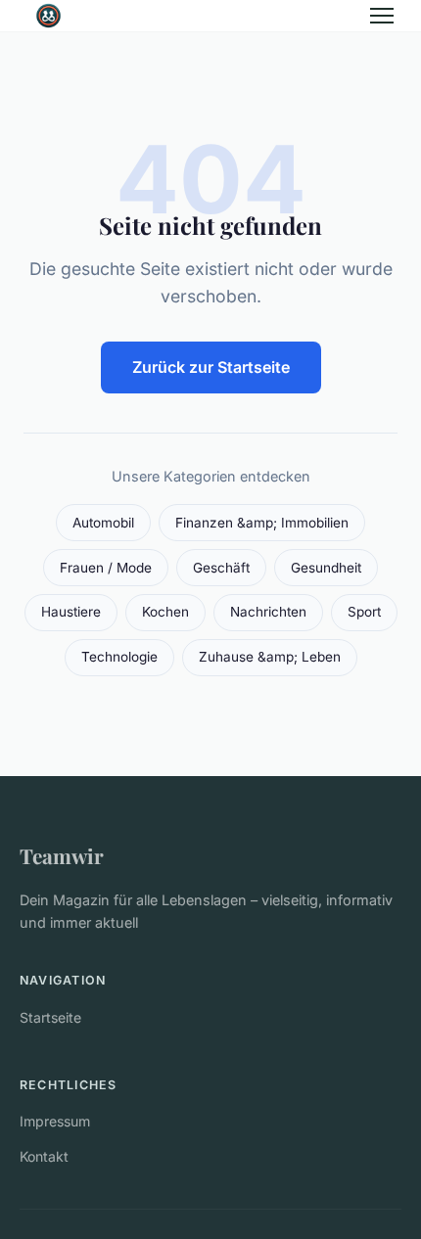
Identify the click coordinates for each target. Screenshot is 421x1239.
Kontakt (44, 1156)
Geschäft (221, 567)
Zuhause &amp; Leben (270, 657)
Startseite (50, 1017)
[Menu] (381, 15)
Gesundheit (326, 567)
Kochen (165, 612)
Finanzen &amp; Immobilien (262, 522)
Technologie (119, 657)
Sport (364, 612)
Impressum (55, 1121)
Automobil (103, 522)
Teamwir (62, 855)
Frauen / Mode (106, 567)
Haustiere (71, 612)
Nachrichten (268, 612)
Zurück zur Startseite (211, 367)
